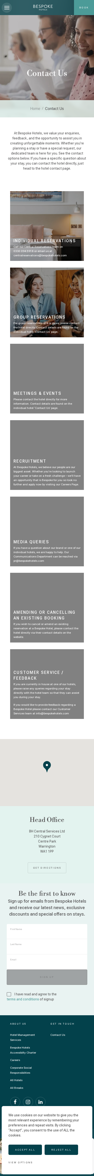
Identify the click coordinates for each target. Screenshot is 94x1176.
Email (13, 959)
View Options (20, 1162)
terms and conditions (23, 999)
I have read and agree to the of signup (32, 996)
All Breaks (16, 1088)
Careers (15, 1060)
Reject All (61, 1149)
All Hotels (16, 1080)
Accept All (25, 1149)
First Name (16, 929)
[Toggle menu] (7, 8)
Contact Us (57, 1035)
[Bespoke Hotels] (43, 7)
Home (35, 108)
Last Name (15, 944)
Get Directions (47, 867)
